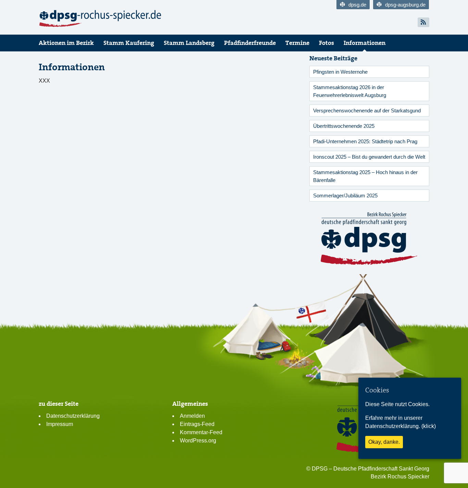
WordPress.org (198, 440)
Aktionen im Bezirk (66, 43)
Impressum (59, 424)
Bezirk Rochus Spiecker (400, 476)
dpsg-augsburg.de (405, 5)
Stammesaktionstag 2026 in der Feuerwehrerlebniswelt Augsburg (349, 91)
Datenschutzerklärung (73, 416)
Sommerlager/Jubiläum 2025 (345, 195)
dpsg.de (357, 5)
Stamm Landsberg (189, 43)
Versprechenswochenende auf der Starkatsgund (367, 110)
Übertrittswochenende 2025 (343, 126)
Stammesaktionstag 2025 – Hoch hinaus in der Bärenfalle (365, 176)
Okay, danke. (384, 442)
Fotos (326, 43)
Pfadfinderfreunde (250, 43)
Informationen (364, 43)
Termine (297, 43)
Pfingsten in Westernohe (340, 72)
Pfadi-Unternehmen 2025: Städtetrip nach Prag (365, 141)
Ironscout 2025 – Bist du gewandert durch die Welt (369, 157)
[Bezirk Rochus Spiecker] (100, 18)
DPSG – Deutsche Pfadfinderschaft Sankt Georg (370, 469)
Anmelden (192, 416)
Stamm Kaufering (128, 43)
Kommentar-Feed (201, 432)
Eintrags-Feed (197, 424)
